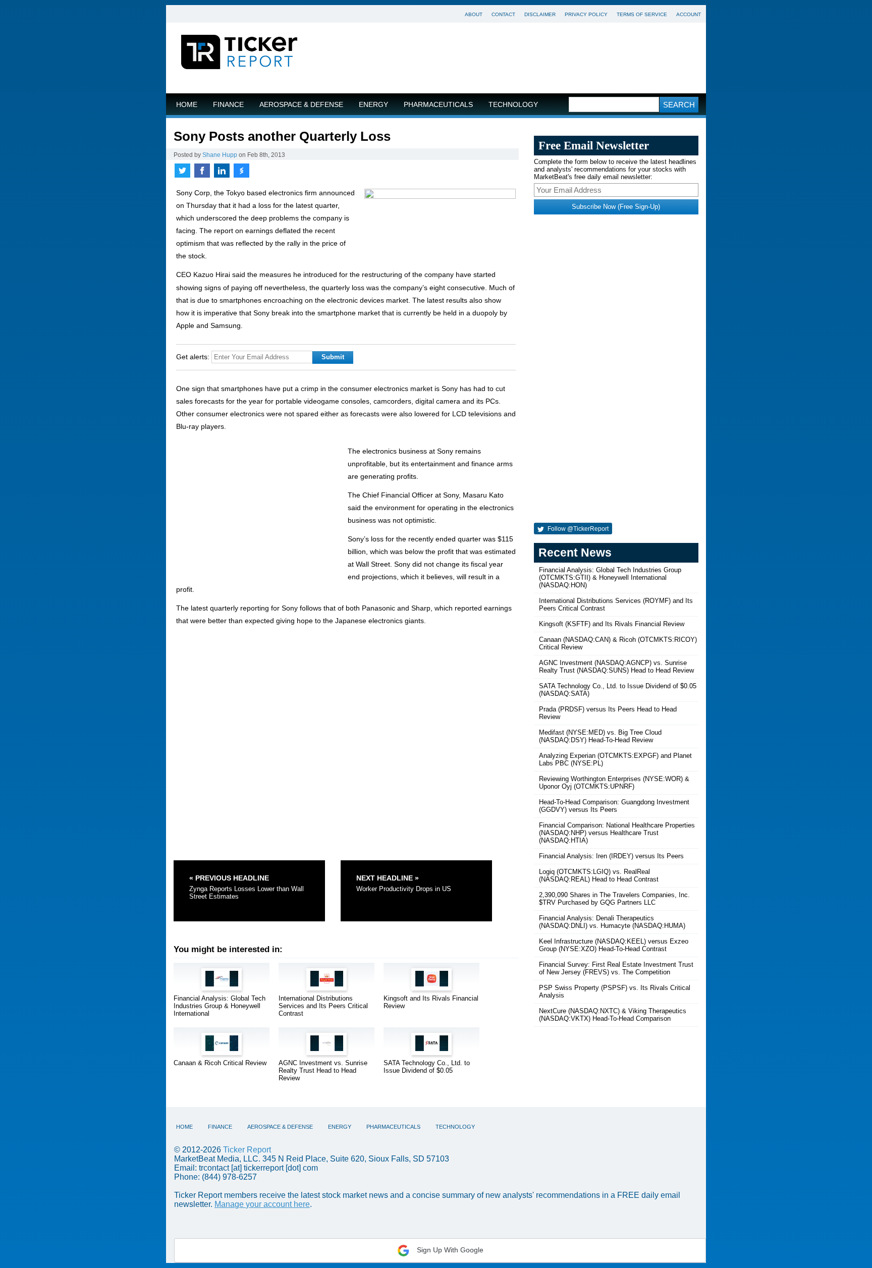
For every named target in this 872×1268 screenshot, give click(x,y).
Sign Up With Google (449, 1250)
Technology (513, 104)
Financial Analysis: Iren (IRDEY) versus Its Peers (611, 856)
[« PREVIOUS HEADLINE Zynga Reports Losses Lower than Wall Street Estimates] (256, 864)
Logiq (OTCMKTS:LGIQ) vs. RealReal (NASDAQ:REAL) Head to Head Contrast (599, 875)
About (473, 14)
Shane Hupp (219, 154)
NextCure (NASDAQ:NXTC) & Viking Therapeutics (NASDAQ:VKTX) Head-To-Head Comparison (612, 1014)
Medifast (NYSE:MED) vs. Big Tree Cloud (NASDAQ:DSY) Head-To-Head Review (600, 736)
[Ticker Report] (239, 53)
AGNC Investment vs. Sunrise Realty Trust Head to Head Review (323, 1070)
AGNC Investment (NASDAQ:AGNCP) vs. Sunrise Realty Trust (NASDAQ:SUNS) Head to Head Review (616, 666)
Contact (503, 14)
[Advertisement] (509, 58)
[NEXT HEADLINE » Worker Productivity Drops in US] (416, 864)
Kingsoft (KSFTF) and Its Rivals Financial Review (611, 624)
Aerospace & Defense (301, 104)
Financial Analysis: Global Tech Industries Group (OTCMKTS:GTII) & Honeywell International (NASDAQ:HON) (610, 577)
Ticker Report (247, 1149)
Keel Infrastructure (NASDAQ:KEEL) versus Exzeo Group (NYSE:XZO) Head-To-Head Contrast (613, 945)
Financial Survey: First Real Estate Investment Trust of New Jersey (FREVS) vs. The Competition (616, 968)
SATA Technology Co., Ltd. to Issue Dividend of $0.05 (427, 1066)
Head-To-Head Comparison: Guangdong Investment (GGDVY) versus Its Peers (614, 805)
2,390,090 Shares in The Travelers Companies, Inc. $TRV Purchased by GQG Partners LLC (614, 898)
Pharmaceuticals (438, 104)
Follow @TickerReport (577, 528)
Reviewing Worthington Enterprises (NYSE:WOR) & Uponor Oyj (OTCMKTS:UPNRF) (614, 782)
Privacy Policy (586, 14)
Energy (373, 104)
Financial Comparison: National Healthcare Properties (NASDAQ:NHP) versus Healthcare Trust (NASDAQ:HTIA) (617, 832)
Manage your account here (262, 1204)
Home (186, 104)
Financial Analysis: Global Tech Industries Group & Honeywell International (219, 1006)
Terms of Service (642, 14)
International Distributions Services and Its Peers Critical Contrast (323, 1006)
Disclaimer (540, 14)
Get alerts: (192, 357)
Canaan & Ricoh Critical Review (220, 1063)
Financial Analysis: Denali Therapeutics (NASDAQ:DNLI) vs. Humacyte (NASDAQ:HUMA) (612, 921)
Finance (228, 104)
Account (688, 14)
